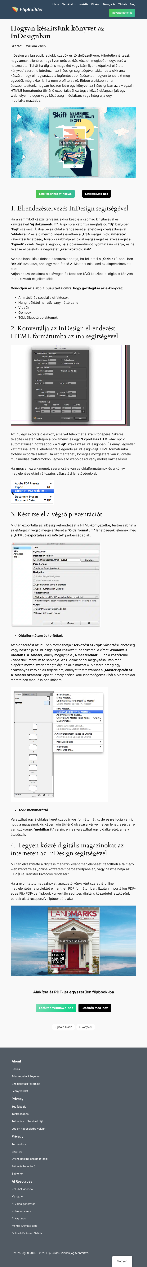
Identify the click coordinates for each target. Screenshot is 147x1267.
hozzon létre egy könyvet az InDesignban (81, 85)
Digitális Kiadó (63, 1027)
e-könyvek (85, 1027)
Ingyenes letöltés (122, 12)
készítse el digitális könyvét (112, 274)
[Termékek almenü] (75, 4)
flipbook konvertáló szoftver (59, 893)
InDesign (17, 55)
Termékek (68, 4)
